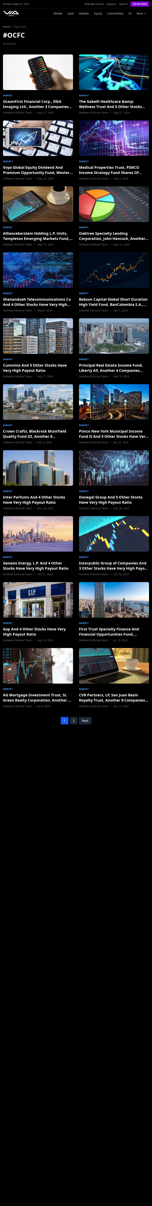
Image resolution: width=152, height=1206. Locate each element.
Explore (111, 4)
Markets (84, 13)
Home (6, 26)
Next (85, 721)
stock (70, 13)
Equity (98, 13)
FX (130, 13)
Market (58, 13)
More (140, 13)
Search (123, 4)
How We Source (94, 4)
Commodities (115, 13)
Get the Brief (140, 4)
